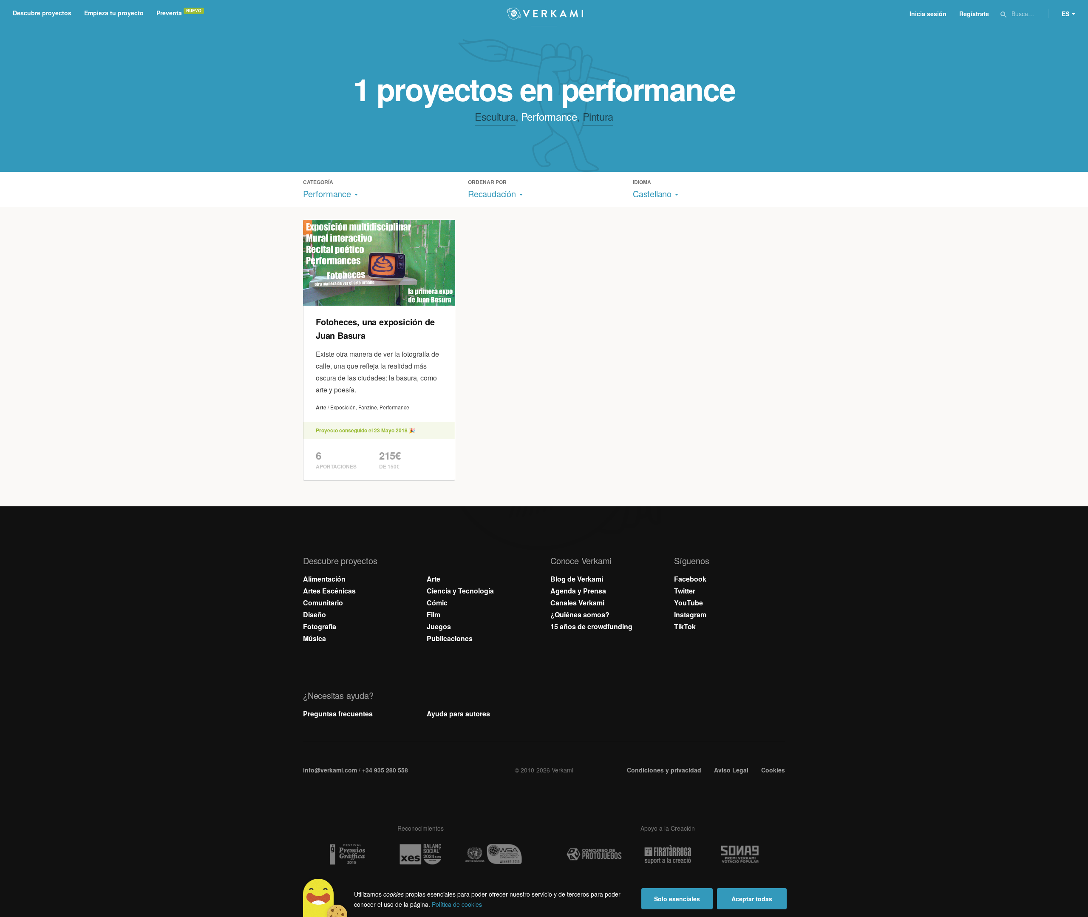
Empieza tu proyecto (114, 13)
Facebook (690, 579)
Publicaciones (450, 638)
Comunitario (323, 603)
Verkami (544, 13)
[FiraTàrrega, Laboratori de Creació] (668, 854)
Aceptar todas (751, 898)
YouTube (688, 603)
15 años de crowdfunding (591, 626)
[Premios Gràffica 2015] (347, 854)
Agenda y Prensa (578, 591)
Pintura (598, 116)
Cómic (437, 603)
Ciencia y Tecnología (460, 591)
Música (314, 638)
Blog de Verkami (576, 579)
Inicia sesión (928, 13)
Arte (433, 579)
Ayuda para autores (458, 713)
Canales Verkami (577, 603)
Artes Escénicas (329, 591)
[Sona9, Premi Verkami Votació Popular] (741, 854)
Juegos (439, 626)
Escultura (495, 116)
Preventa (169, 13)
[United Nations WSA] (494, 854)
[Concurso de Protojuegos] (594, 854)
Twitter (684, 591)
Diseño (314, 614)
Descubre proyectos (42, 13)
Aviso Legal (731, 770)
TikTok (685, 626)
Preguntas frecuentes (338, 713)
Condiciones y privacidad (664, 770)
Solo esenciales (677, 898)
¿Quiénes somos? (579, 614)
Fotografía (319, 626)
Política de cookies (457, 904)
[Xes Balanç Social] (420, 854)
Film (433, 614)
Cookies (773, 770)
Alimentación (324, 579)
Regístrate (974, 13)
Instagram (690, 614)
